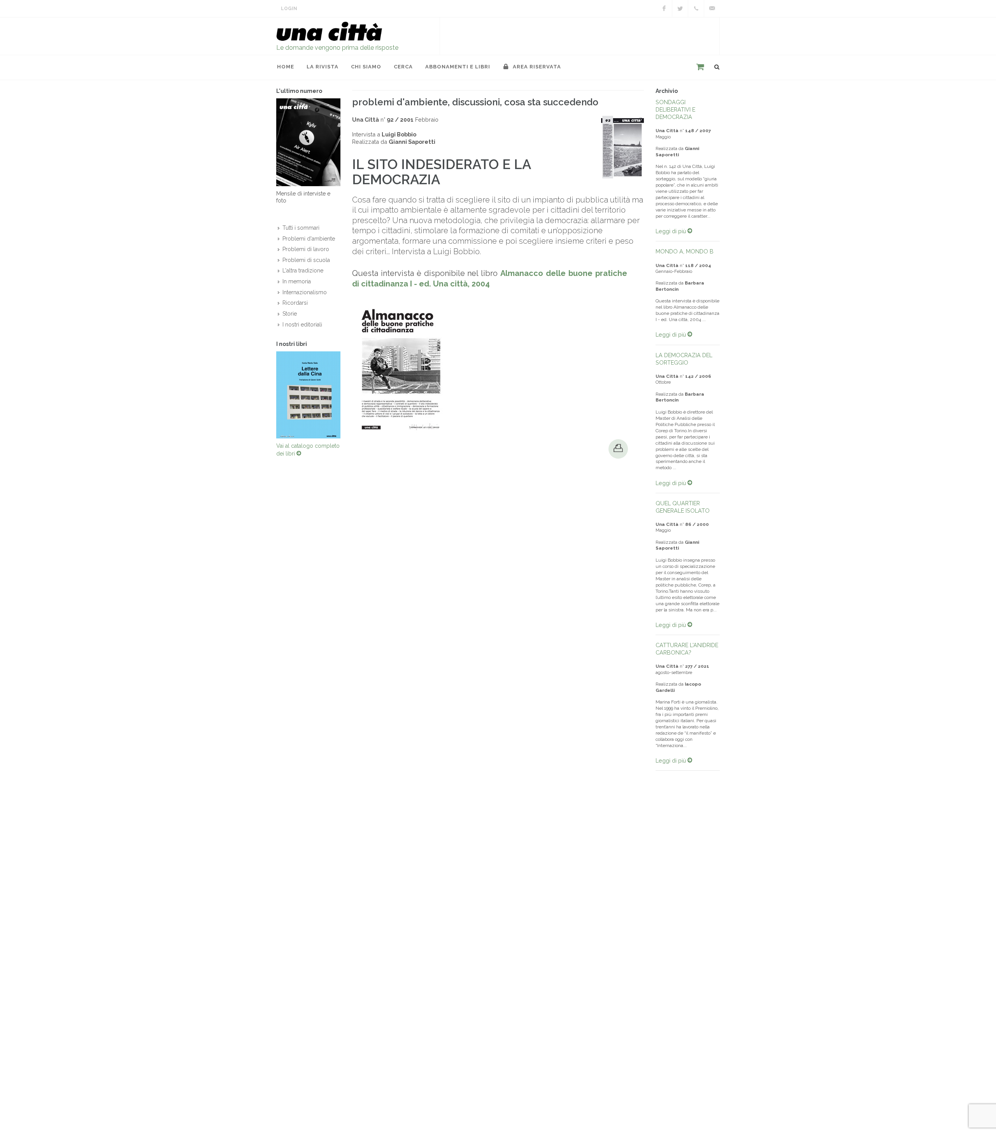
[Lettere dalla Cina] (308, 394)
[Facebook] (664, 8)
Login (289, 8)
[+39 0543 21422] (696, 8)
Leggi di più (671, 231)
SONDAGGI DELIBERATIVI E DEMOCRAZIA (675, 109)
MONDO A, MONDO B (685, 251)
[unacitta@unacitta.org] (712, 8)
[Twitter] (680, 8)
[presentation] (269, 395)
